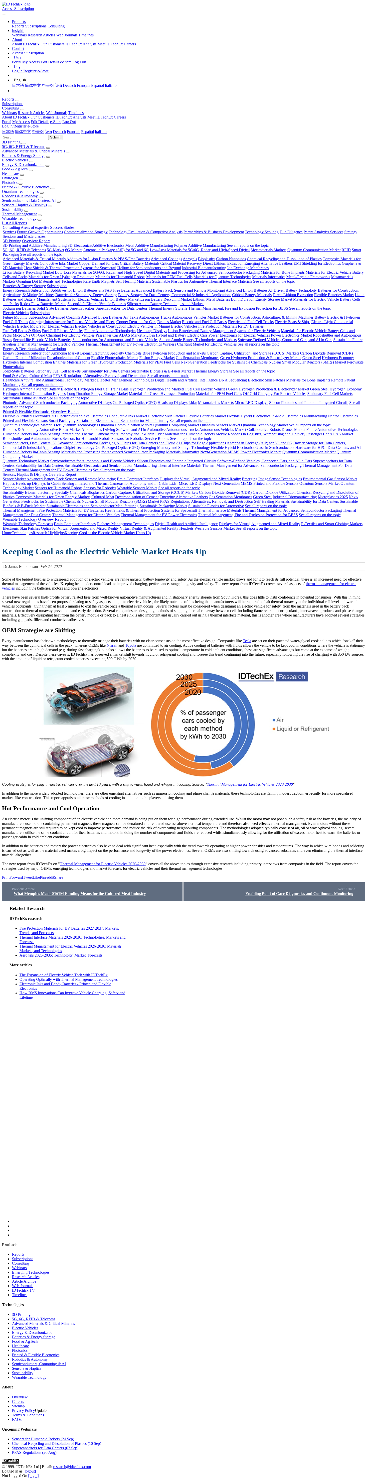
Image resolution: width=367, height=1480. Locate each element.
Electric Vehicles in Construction (100, 326)
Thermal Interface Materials (230, 281)
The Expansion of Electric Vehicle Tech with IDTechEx (63, 975)
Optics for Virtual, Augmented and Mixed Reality (80, 528)
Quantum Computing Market (176, 425)
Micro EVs (21, 335)
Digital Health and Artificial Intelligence (186, 380)
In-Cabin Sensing (46, 434)
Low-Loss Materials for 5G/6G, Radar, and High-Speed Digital (200, 250)
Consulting (56, 26)
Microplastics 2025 (333, 497)
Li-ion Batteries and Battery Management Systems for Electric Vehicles (224, 331)
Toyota (130, 645)
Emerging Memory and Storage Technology (175, 447)
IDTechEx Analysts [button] (70, 117)
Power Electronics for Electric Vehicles (239, 335)
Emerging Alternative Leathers (268, 263)
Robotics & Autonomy (20, 196)
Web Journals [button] (56, 113)
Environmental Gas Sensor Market (330, 479)
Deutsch (69, 85)
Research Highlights (49, 533)
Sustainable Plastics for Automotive (180, 281)
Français (83, 85)
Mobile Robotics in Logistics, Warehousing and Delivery (260, 434)
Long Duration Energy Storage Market (261, 299)
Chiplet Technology (79, 447)
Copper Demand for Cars (99, 263)
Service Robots (157, 438)
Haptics (9, 483)
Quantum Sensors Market (220, 425)
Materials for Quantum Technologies (222, 277)
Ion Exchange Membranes (248, 268)
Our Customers (52, 44)
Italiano (111, 85)
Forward (16, 877)
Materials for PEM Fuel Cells (169, 277)
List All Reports (14, 223)
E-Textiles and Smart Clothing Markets (332, 524)
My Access (31, 62)
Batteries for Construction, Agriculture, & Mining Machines (267, 317)
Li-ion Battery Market (122, 299)
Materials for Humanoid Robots (120, 277)
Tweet (28, 877)
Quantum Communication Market (314, 250)
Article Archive (24, 1281)
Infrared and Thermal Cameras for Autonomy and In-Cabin (107, 434)
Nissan (112, 645)
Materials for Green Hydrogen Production (61, 277)
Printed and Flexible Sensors (25, 420)
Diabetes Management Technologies (125, 380)
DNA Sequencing (233, 380)
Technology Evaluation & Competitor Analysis (146, 232)
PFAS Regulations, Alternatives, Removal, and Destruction (99, 375)
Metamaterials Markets (268, 250)
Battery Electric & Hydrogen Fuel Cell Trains (84, 389)
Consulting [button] (10, 108)
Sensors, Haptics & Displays (24, 205)
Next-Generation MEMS (219, 452)
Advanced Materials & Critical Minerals (33, 151)
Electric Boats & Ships (292, 322)
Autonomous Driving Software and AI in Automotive (123, 429)
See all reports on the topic (248, 245)
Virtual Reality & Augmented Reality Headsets (156, 528)
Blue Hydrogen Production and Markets (174, 353)
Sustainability (12, 209)
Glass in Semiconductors (274, 447)
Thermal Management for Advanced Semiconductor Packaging (252, 465)
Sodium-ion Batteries (19, 308)
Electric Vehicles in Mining (148, 326)
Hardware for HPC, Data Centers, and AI (328, 447)
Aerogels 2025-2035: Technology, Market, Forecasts (60, 955)
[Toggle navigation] (4, 14)
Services (9, 232)
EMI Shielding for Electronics (317, 263)
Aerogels (190, 259)
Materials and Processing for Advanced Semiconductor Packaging (208, 272)
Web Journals (66, 35)
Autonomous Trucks (155, 317)
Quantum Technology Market (264, 425)
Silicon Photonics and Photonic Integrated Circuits (308, 402)
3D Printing (11, 142)
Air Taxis (130, 317)
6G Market (73, 250)
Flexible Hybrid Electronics (248, 416)
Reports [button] (8, 99)
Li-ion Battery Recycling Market (28, 272)
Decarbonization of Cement (68, 358)
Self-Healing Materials (133, 281)
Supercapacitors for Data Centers (122, 308)
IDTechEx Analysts (80, 44)
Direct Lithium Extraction (223, 263)
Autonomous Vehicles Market (195, 317)
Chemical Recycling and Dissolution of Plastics (284, 259)
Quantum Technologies (20, 191)
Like (36, 877)
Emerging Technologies (30, 1272)
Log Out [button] (69, 122)
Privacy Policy (23, 1410)
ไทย (58, 85)
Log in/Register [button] (14, 126)
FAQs (16, 1419)
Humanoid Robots (17, 434)
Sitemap (18, 1406)
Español (97, 85)
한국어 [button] (38, 131)
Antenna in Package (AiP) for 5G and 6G (116, 250)
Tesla (247, 641)
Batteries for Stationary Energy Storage (86, 295)
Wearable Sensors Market (137, 488)
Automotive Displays (95, 402)
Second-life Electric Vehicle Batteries (96, 304)
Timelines (86, 35)
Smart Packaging (62, 420)
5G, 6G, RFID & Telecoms (23, 146)
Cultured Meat (40, 375)
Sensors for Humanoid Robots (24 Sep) (43, 1439)
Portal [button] (6, 122)
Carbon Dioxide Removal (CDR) (326, 353)
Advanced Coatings (166, 259)
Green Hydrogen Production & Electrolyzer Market (260, 358)
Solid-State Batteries (53, 308)
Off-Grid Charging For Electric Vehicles (63, 335)
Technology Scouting (262, 232)
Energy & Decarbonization (23, 164)
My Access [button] (21, 122)
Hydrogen (10, 178)
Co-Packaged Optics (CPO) (135, 402)
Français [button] (73, 131)
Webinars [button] (9, 113)
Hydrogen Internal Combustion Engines (34, 362)
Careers (130, 44)
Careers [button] (120, 117)
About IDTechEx (25, 44)
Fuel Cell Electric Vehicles (62, 331)
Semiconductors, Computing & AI (39, 1364)
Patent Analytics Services (323, 232)
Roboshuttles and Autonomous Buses (32, 438)
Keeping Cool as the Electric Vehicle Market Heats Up (108, 533)
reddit (49, 877)
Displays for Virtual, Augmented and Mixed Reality (200, 479)
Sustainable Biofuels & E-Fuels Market (161, 371)
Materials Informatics (268, 277)
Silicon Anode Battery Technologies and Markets (165, 304)
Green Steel (311, 358)
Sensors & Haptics (26, 1368)
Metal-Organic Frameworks (308, 277)
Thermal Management (19, 214)
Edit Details (50, 62)
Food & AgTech (15, 169)
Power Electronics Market (291, 335)
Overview (20, 1397)
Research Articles (41, 35)
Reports (18, 26)
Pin (42, 877)
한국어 (48, 85)
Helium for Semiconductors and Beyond (149, 268)
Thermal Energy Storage (168, 308)
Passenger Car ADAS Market (119, 335)
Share (58, 877)
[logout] (29, 1471)
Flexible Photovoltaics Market (114, 358)
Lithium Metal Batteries (211, 299)
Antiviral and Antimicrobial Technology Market (58, 380)
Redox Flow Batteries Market (43, 304)
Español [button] (87, 131)
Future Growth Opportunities (40, 232)
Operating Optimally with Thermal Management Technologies (68, 979)
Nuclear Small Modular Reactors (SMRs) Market (307, 362)
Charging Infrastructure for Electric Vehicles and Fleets (72, 322)
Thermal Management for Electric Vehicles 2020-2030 (250, 784)
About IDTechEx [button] (15, 117)
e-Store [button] (55, 122)
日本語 (18, 85)
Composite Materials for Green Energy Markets (52, 497)
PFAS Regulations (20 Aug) (34, 1452)
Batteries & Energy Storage (23, 155)
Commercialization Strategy (86, 232)
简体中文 (33, 85)
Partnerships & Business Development (214, 232)
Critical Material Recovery (181, 263)
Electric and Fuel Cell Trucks (251, 322)
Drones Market (169, 322)
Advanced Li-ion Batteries (246, 290)
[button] (19, 21)
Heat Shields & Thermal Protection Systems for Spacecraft (70, 268)
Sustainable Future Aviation (24, 398)
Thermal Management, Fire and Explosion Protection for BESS (238, 308)
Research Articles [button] (31, 113)
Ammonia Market (65, 353)
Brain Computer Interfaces (138, 479)
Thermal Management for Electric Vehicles (50, 344)
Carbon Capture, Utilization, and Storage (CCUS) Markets (253, 353)
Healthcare (10, 173)
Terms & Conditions (28, 1415)
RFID (346, 250)
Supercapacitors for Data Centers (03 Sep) (45, 1448)
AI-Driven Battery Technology (292, 290)
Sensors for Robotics (127, 438)
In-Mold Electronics (287, 416)
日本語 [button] (8, 131)
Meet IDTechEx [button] (100, 117)
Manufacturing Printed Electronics (331, 416)
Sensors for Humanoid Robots (86, 438)
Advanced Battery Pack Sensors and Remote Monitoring (180, 290)
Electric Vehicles (15, 160)
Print (5, 877)
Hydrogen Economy (338, 358)
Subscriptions (35, 26)
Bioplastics (206, 259)
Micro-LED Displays (251, 402)
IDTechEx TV (23, 1290)
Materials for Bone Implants (283, 272)
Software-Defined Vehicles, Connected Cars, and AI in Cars (285, 340)
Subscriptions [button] (12, 104)
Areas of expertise (35, 227)
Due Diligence (291, 232)
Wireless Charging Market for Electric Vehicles (200, 344)
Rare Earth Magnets (99, 281)
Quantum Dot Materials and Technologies (49, 281)
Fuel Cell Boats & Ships (21, 331)
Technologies (22, 533)
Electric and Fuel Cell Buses (204, 322)
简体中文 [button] (23, 131)
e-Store (65, 62)
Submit (55, 137)
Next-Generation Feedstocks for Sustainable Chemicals (224, 362)
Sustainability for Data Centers (106, 371)
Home (7, 533)
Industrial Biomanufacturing (204, 268)
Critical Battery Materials (139, 263)
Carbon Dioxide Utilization (24, 358)
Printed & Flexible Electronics (25, 187)
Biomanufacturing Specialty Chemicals (111, 353)
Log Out (79, 62)
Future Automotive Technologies (110, 331)
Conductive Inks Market (59, 263)
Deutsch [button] (59, 131)
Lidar (192, 402)
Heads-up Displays (152, 331)
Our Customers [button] (42, 117)
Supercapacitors (82, 308)
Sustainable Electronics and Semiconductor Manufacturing (122, 420)
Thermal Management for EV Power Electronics (123, 344)
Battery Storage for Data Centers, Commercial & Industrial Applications (174, 295)
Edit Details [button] (40, 122)
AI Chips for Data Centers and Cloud (145, 443)
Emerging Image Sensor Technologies (272, 479)
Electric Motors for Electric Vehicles (45, 326)
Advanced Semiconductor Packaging (48, 402)
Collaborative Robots (264, 429)
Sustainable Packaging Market (163, 506)
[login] (33, 1476)
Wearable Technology (19, 218)
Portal (16, 62)
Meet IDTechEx (110, 44)
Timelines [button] (76, 113)
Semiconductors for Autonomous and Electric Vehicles (115, 340)
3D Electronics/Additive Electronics (96, 245)
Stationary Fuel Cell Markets (58, 371)
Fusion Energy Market (157, 358)
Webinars (19, 35)
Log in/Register (24, 71)
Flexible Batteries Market (334, 295)
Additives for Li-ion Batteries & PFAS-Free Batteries (108, 259)
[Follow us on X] (188, 1064)
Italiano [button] (101, 131)
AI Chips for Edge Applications (201, 443)
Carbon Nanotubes (231, 259)
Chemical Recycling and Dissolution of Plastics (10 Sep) (56, 1443)
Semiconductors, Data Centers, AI (29, 200)
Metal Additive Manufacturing (149, 245)
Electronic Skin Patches (266, 380)
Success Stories (62, 227)
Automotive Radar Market (60, 429)
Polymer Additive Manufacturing (200, 245)
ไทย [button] (48, 131)
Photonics (9, 182)
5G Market (55, 250)
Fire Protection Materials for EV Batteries (231, 326)
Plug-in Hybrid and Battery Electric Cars (175, 335)
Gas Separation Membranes (197, 358)
